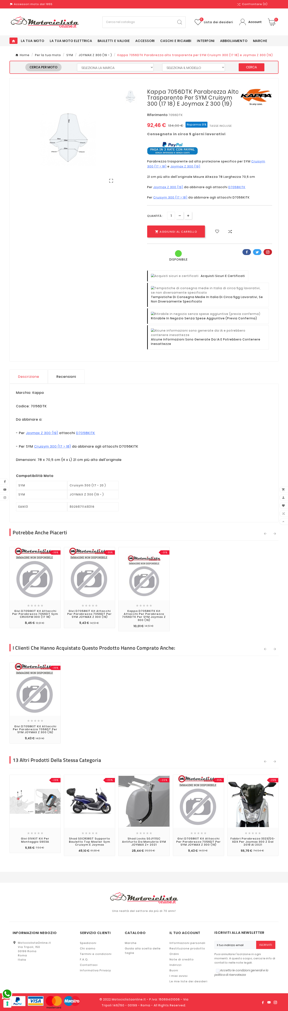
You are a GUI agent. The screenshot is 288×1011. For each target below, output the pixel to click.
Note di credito (182, 959)
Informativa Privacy (95, 970)
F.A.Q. (84, 959)
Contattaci (89, 965)
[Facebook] (263, 1002)
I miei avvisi (179, 976)
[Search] (179, 22)
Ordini (174, 954)
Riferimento (157, 114)
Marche (131, 943)
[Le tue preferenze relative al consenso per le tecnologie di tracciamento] (7, 1004)
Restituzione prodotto (187, 948)
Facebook (246, 252)
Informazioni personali (187, 943)
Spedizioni (88, 943)
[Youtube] (269, 1002)
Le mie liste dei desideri (188, 981)
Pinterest (268, 252)
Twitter (257, 252)
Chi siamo (88, 948)
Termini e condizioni (96, 954)
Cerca (251, 67)
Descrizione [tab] (28, 376)
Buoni (174, 970)
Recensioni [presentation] (66, 376)
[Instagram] (275, 1002)
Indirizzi (176, 965)
